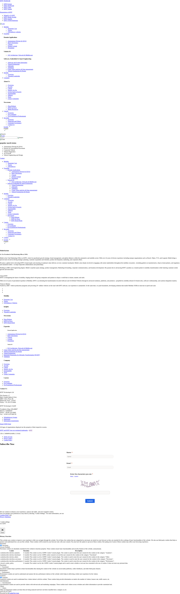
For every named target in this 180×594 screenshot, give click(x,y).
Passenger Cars (8, 299)
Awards (6, 366)
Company (7, 78)
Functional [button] (3, 565)
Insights (6, 73)
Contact (2, 158)
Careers (6, 111)
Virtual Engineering (9, 353)
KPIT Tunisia (8, 9)
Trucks (6, 301)
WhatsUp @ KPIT (9, 15)
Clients (6, 367)
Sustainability (8, 371)
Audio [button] (76, 476)
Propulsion (11, 341)
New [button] (71, 476)
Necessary (5, 545)
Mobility (6, 27)
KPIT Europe (8, 4)
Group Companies (9, 374)
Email (69, 463)
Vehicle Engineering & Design (13, 351)
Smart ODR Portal (5, 424)
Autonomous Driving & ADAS (17, 334)
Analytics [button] (3, 575)
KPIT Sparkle (8, 19)
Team (5, 372)
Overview (7, 310)
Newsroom (11, 215)
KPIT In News (15, 219)
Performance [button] (4, 570)
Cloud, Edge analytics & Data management (16, 350)
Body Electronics (13, 335)
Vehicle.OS (11, 180)
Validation (7, 356)
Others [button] (2, 586)
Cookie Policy (8, 440)
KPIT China (7, 7)
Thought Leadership (10, 312)
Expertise (6, 33)
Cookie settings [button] (5, 522)
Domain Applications (14, 170)
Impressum (7, 419)
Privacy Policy (8, 438)
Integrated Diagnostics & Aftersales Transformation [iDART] (22, 355)
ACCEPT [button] (3, 523)
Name (69, 452)
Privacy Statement (5, 517)
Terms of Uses (8, 437)
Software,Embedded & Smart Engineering (20, 183)
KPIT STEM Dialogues (11, 20)
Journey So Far (8, 369)
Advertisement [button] (4, 581)
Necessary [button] (3, 543)
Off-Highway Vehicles (10, 303)
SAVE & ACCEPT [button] (6, 591)
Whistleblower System (10, 417)
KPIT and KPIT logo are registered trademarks (14, 430)
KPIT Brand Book (16, 220)
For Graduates (8, 383)
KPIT (30, 430)
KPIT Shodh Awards (10, 17)
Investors (6, 118)
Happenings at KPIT (6, 12)
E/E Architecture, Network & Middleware (20, 348)
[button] (92, 129)
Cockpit (10, 339)
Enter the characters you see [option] (81, 474)
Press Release (15, 217)
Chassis (10, 337)
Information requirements (11, 421)
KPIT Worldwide (5, 1)
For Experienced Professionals (13, 385)
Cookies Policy (4, 515)
